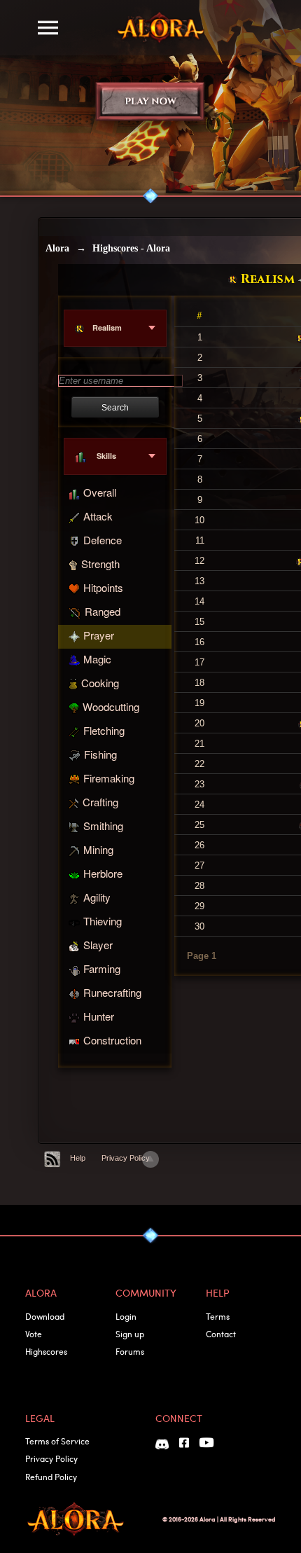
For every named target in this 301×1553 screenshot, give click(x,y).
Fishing (100, 754)
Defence (102, 539)
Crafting (100, 801)
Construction (112, 1040)
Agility (97, 897)
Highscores (46, 1351)
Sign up (129, 1333)
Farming (101, 968)
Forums (129, 1351)
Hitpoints (103, 587)
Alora (57, 248)
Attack (98, 516)
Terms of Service (57, 1441)
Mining (98, 849)
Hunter (98, 1016)
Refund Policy (51, 1476)
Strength (100, 563)
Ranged (102, 611)
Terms (218, 1316)
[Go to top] (150, 1159)
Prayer (98, 635)
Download (44, 1316)
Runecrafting (112, 992)
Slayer (98, 944)
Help (77, 1158)
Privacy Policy (126, 1158)
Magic (97, 658)
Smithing (103, 825)
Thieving (102, 920)
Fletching (104, 730)
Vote (33, 1333)
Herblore (102, 873)
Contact (221, 1333)
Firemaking (108, 778)
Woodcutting (111, 706)
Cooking (100, 682)
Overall (99, 492)
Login (125, 1316)
